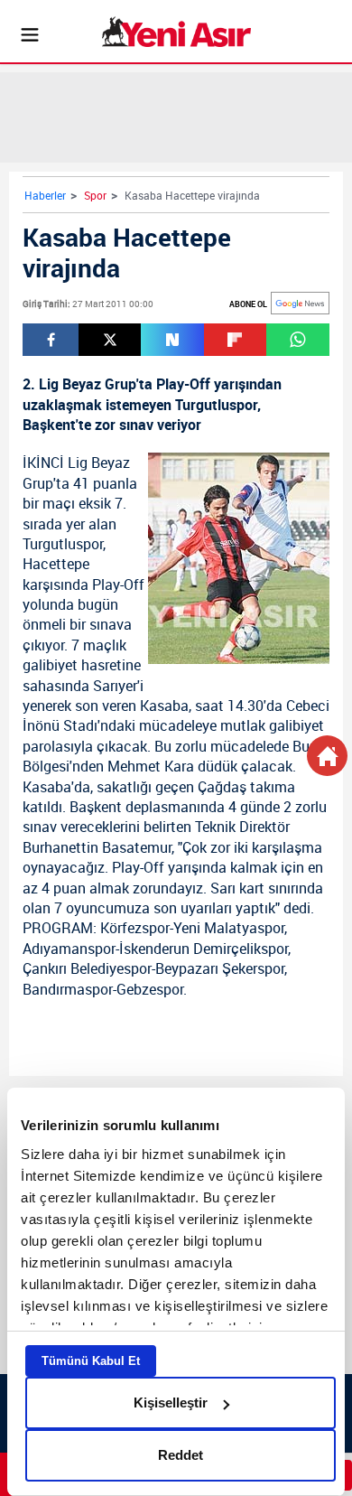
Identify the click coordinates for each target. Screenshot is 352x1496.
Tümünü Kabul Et (91, 1361)
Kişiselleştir (171, 1402)
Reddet (180, 1455)
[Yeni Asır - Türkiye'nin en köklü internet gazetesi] (176, 31)
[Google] (300, 303)
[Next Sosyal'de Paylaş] (172, 339)
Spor (95, 195)
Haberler (45, 195)
